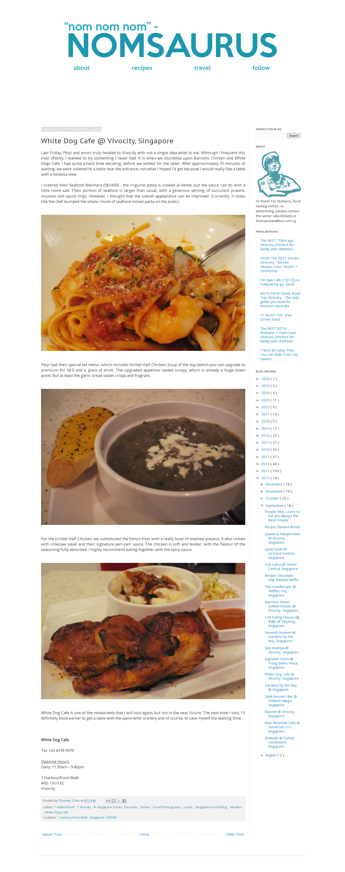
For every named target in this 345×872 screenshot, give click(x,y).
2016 (266, 449)
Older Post (235, 834)
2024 (266, 392)
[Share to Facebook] (124, 801)
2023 (266, 400)
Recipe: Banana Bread (282, 526)
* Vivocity (84, 807)
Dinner (145, 807)
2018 (266, 435)
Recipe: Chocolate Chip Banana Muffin (282, 577)
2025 (266, 385)
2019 (266, 428)
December (274, 484)
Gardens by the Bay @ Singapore (281, 687)
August (271, 755)
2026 (266, 378)
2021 (266, 414)
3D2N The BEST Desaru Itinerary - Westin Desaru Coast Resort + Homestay (279, 264)
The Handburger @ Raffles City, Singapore (280, 590)
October (272, 498)
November (274, 491)
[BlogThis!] (113, 801)
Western (236, 807)
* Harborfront (64, 807)
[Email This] (108, 801)
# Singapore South (108, 807)
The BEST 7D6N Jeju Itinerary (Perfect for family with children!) (277, 244)
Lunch (188, 807)
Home (144, 834)
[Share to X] (119, 801)
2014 (266, 463)
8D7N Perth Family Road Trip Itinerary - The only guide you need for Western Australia (280, 299)
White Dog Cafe (56, 812)
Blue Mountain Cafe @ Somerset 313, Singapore (282, 726)
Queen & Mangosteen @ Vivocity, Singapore (282, 538)
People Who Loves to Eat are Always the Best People (282, 515)
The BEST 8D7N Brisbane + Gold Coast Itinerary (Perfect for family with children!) (278, 334)
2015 (266, 456)
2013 (266, 470)
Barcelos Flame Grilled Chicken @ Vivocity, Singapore (282, 606)
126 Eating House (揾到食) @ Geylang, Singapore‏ (282, 621)
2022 (266, 407)
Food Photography (167, 807)
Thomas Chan (69, 800)
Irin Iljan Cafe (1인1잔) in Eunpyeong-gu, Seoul (279, 281)
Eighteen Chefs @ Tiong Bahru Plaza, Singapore (281, 663)
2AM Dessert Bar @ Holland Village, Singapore (281, 700)
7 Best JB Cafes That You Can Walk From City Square (279, 354)
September (275, 505)
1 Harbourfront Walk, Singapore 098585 (87, 817)
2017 (266, 442)
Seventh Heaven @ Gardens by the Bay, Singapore (280, 636)
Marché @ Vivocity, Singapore (280, 713)
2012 (266, 477)
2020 (266, 421)
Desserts (131, 807)
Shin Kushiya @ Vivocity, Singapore (282, 649)
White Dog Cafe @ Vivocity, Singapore (282, 676)
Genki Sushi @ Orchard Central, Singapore (280, 553)
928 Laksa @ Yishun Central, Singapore (281, 566)
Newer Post (52, 834)
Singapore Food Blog (211, 807)
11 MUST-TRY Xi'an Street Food (276, 317)
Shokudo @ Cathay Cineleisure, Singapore (280, 742)
